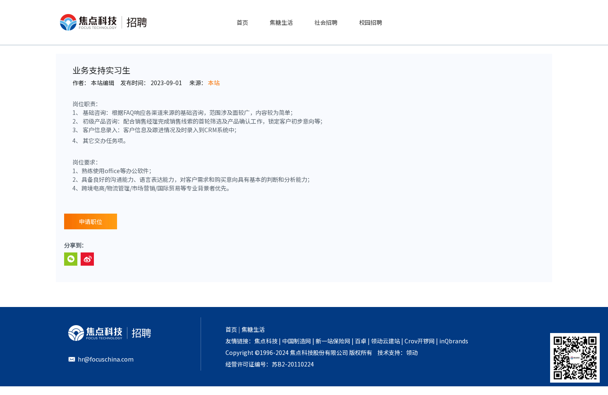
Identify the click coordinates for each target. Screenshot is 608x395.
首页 (231, 329)
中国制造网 (296, 341)
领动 (412, 352)
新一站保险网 (332, 341)
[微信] (70, 259)
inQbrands (453, 341)
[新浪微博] (87, 259)
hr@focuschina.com (106, 359)
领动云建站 (385, 341)
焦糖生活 (253, 329)
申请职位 (90, 221)
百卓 (360, 341)
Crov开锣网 (420, 341)
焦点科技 (266, 341)
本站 (214, 83)
